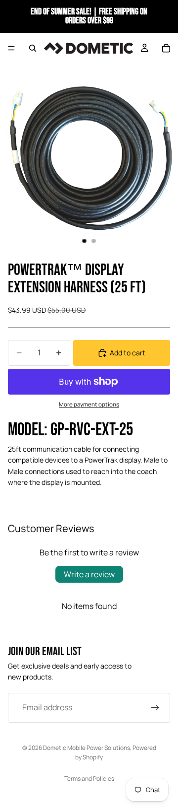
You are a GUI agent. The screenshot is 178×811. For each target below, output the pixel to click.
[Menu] (11, 48)
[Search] (33, 48)
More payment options (89, 404)
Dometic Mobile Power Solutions (86, 747)
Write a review (89, 574)
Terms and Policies (89, 778)
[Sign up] (155, 707)
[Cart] (166, 48)
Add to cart (127, 352)
